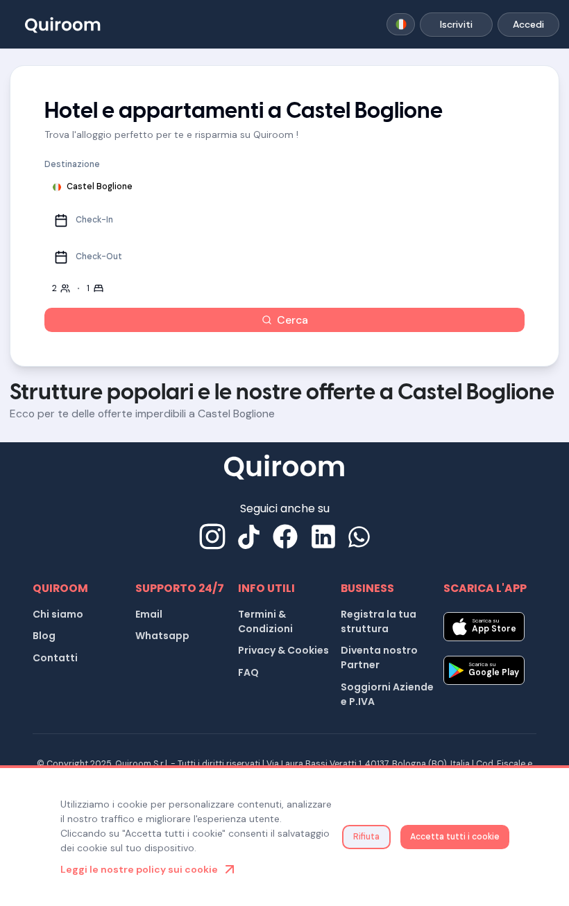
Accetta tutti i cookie (455, 836)
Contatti (55, 658)
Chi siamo (58, 614)
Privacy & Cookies (283, 650)
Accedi (528, 24)
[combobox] (401, 24)
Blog (44, 636)
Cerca (292, 320)
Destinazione (72, 164)
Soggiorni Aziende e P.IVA (387, 694)
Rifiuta (366, 836)
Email (148, 614)
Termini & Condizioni (265, 621)
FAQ (248, 672)
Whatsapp (162, 636)
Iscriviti (456, 24)
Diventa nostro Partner (379, 657)
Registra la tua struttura (378, 621)
